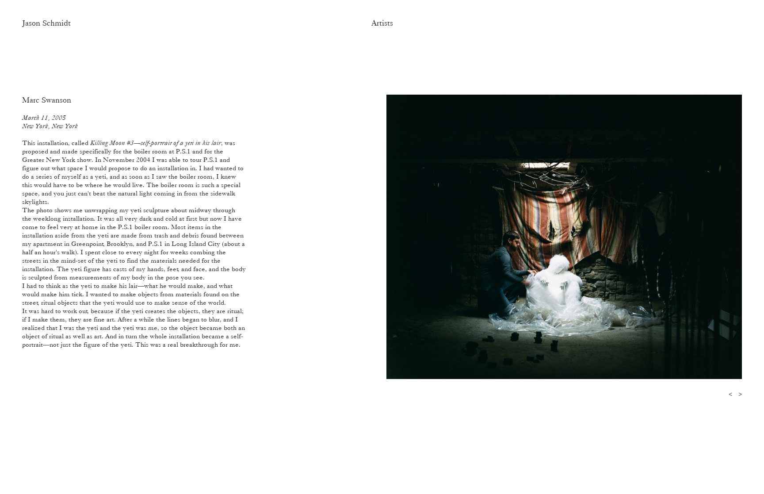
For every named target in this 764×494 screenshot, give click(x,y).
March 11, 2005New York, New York (50, 122)
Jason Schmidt (46, 23)
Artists (382, 23)
